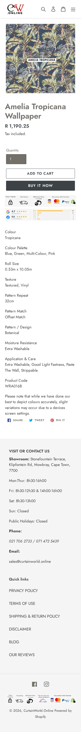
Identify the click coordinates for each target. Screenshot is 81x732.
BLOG (14, 642)
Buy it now (40, 185)
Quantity (12, 150)
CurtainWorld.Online (38, 710)
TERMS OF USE (22, 603)
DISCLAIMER (20, 629)
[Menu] (73, 9)
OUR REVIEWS (22, 655)
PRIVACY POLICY (23, 591)
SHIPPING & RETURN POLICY (34, 616)
